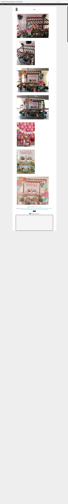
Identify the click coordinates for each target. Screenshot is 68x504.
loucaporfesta (35, 209)
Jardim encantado (26, 209)
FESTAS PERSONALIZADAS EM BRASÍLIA (20, 4)
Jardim (34, 9)
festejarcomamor (38, 208)
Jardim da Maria (46, 208)
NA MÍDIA (38, 4)
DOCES (34, 4)
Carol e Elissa (39, 206)
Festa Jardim (33, 208)
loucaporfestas (40, 209)
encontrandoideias (27, 208)
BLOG (8, 4)
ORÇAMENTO (30, 4)
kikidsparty (31, 209)
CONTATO (11, 4)
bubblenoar (22, 208)
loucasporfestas (45, 209)
